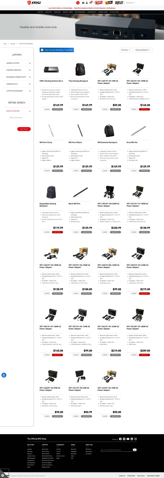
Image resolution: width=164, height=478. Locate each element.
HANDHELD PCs (12, 84)
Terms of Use (141, 476)
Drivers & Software (47, 465)
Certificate (88, 453)
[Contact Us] (82, 2)
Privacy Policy (131, 476)
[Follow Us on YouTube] (128, 439)
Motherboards (31, 458)
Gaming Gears (31, 462)
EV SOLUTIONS (114, 12)
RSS (72, 458)
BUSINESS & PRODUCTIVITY (16, 77)
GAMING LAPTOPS (12, 63)
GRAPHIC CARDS (68, 12)
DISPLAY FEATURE (12, 111)
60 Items (125, 50)
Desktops (29, 451)
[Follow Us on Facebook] (120, 439)
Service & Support (47, 462)
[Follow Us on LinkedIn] (132, 439)
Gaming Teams (60, 456)
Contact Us (122, 476)
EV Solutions (30, 465)
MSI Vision (88, 449)
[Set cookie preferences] (4, 473)
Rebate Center (46, 467)
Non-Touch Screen (16, 117)
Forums (58, 451)
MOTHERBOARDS (80, 12)
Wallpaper (74, 451)
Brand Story (89, 451)
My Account (45, 449)
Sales (28, 467)
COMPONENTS (91, 12)
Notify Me (58, 109)
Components (30, 460)
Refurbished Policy (47, 456)
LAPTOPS (40, 12)
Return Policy (45, 453)
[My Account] (86, 2)
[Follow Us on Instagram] (135, 439)
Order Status (45, 451)
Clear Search (24, 129)
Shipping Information (47, 458)
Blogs (57, 458)
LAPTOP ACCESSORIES (14, 91)
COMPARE (47, 109)
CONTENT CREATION (13, 70)
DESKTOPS (48, 12)
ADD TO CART (144, 109)
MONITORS (57, 12)
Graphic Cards (31, 456)
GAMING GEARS (103, 12)
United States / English (153, 476)
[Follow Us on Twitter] (124, 439)
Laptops (12, 43)
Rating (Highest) (142, 50)
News (72, 456)
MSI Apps (73, 453)
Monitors (29, 453)
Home (5, 43)
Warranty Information (48, 460)
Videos (58, 453)
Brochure (73, 449)
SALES (123, 12)
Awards (58, 449)
